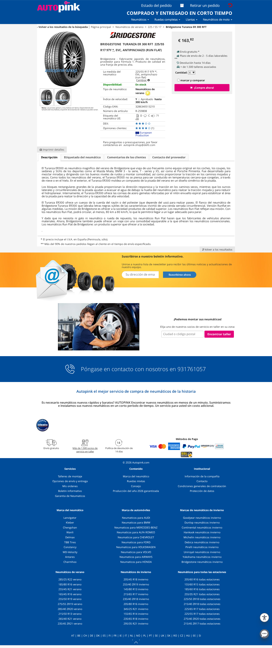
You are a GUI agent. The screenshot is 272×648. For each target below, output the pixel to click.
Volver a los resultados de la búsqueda (63, 27)
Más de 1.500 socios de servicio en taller (85, 449)
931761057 (191, 369)
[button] (264, 617)
